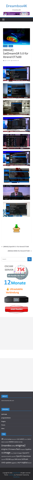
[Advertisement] (16, 333)
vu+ (19, 462)
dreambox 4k (15, 60)
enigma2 (21, 445)
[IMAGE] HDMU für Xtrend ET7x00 (19, 251)
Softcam (25, 459)
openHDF (13, 456)
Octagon (19, 453)
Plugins (3, 421)
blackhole (14, 439)
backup (9, 439)
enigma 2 (5, 449)
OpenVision (27, 456)
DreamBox (6, 445)
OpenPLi (19, 456)
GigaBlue (28, 449)
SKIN (16, 459)
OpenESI (9, 456)
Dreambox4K (16, 6)
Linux (12, 453)
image (7, 452)
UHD (3, 462)
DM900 (11, 442)
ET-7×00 (5, 46)
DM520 (29, 439)
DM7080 (20, 442)
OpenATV (25, 453)
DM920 (16, 442)
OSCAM (8, 459)
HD (2, 453)
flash (18, 449)
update (8, 462)
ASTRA (5, 439)
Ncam (15, 453)
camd (22, 439)
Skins (2, 428)
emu (13, 446)
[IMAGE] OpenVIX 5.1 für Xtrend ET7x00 (16, 247)
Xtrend (29, 463)
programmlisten (6, 418)
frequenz (22, 449)
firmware (12, 449)
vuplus (24, 462)
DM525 (3, 442)
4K (2, 439)
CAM (18, 439)
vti (16, 463)
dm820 (6, 442)
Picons (3, 425)
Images (10, 46)
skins (19, 459)
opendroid (4, 456)
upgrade (13, 463)
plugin (12, 459)
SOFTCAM (4, 414)
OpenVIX (3, 459)
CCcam (25, 439)
